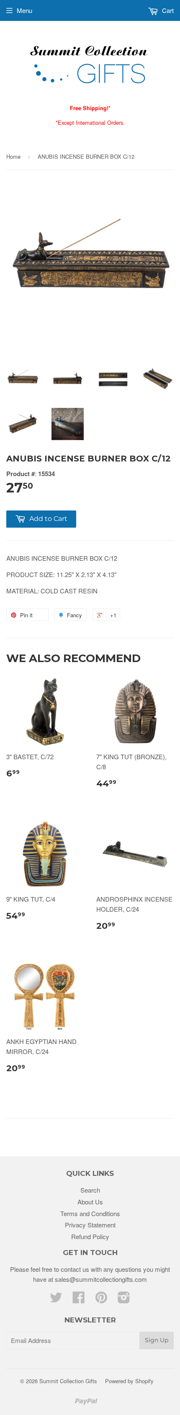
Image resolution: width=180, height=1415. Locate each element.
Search (90, 1190)
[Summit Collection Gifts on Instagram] (124, 1299)
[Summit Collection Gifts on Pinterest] (101, 1299)
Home (13, 156)
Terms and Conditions (90, 1213)
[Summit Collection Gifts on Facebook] (78, 1299)
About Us (90, 1201)
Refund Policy (90, 1236)
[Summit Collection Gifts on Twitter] (56, 1299)
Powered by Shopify (129, 1381)
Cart (167, 10)
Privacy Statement (90, 1224)
